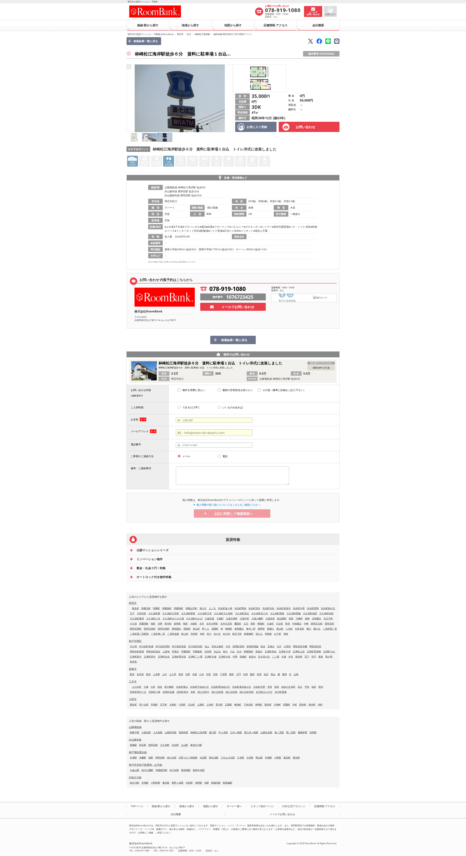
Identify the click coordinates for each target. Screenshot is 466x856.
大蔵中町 (244, 618)
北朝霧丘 (316, 618)
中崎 (306, 623)
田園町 (286, 704)
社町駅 (189, 782)
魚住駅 (175, 745)
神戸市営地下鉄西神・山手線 (145, 764)
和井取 (133, 661)
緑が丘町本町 (247, 692)
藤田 (252, 674)
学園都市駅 (161, 770)
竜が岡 (328, 656)
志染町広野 (259, 686)
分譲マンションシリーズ (153, 550)
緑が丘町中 (203, 692)
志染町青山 (182, 686)
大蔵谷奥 (209, 618)
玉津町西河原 (179, 656)
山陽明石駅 (171, 732)
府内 (320, 686)
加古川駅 (134, 782)
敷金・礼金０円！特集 (151, 568)
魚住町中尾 (299, 608)
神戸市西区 (135, 641)
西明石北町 (317, 623)
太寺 (201, 623)
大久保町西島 (277, 613)
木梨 (194, 674)
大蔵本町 (270, 618)
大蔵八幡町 (257, 618)
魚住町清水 (254, 608)
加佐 (159, 686)
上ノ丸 (212, 608)
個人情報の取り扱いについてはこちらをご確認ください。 (229, 504)
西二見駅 (291, 732)
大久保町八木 (153, 618)
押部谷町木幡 (300, 646)
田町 (252, 623)
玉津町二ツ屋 (195, 656)
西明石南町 (164, 628)
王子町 (163, 704)
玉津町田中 (150, 656)
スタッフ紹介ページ (262, 806)
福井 (313, 686)
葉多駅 (287, 757)
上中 (164, 674)
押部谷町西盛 (137, 651)
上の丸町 (136, 686)
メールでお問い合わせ (238, 307)
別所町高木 (182, 692)
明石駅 (142, 745)
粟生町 (133, 704)
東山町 (279, 628)
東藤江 (270, 628)
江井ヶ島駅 (236, 732)
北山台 (217, 651)
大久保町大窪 (205, 613)
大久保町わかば (194, 618)
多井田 (140, 674)
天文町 (279, 623)
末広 (300, 686)
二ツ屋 (275, 656)
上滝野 (156, 674)
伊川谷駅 (174, 770)
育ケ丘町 (144, 704)
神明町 (258, 704)
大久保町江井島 (170, 613)
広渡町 (228, 704)
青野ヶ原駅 (177, 782)
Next (229, 98)
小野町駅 (155, 782)
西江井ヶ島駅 (251, 732)
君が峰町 (169, 686)
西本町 (302, 704)
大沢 (279, 646)
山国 (296, 674)
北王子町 (328, 618)
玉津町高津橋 (314, 651)
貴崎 (307, 618)
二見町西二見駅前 (139, 633)
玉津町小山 (329, 651)
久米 (201, 674)
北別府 (208, 651)
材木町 (168, 623)
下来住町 (248, 704)
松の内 (226, 633)
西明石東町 (150, 628)
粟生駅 (296, 757)
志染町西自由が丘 (220, 686)
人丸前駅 (158, 732)
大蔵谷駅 (146, 732)
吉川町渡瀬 (281, 692)
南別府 (298, 656)
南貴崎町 (248, 633)
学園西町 (186, 651)
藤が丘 (317, 628)
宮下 (307, 656)
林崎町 (228, 628)
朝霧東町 (167, 608)
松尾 (259, 674)
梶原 (148, 674)
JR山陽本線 (135, 739)
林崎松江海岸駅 (202, 34)
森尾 (284, 674)
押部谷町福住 (153, 651)
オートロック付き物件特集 (154, 577)
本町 (202, 633)
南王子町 (237, 633)
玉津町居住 (271, 651)
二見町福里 (173, 633)
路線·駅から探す (148, 25)
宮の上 (259, 633)
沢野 (160, 623)
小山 (232, 651)
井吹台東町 (217, 646)
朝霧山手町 (191, 608)
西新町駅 (183, 732)
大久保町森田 (137, 618)
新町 (231, 674)
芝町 (269, 686)
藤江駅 (212, 732)
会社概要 (318, 25)
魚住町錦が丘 (328, 608)
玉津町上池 (299, 651)
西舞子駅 (134, 732)
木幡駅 (142, 757)
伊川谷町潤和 (162, 646)
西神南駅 (186, 770)
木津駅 (133, 757)
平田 (307, 686)
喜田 (180, 674)
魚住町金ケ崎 (225, 608)
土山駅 (184, 745)
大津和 (287, 646)
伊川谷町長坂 (179, 646)
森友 (320, 656)
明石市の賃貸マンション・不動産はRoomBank (150, 34)
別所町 (194, 633)
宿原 (276, 686)
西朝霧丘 (176, 628)
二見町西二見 (330, 628)
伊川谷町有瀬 (146, 646)
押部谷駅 (160, 757)
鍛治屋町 (282, 618)
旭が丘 (203, 608)
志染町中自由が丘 (199, 686)
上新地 (166, 651)
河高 (208, 674)
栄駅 (150, 757)
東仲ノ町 (251, 628)
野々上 (205, 628)
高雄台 (258, 651)
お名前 (134, 419)
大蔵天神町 (232, 618)
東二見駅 (279, 732)
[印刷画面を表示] (336, 41)
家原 (132, 674)
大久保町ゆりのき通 (173, 618)
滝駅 (206, 782)
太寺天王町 (226, 623)
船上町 (184, 633)
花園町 (214, 628)
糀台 (225, 651)
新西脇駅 (227, 782)
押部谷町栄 (315, 646)
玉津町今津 (285, 651)
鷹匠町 (237, 623)
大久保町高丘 (242, 613)
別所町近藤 (168, 692)
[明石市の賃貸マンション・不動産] (192, 11)
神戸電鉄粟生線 (138, 752)
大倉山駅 (134, 770)
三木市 (133, 681)
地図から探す (233, 25)
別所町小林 (154, 692)
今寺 (228, 646)
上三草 (172, 674)
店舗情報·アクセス (275, 25)
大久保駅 (164, 745)
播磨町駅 (302, 732)
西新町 (187, 628)
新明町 (177, 623)
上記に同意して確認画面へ (233, 513)
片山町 (191, 704)
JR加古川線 (135, 777)
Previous (130, 98)
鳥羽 (287, 623)
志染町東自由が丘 (241, 686)
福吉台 (252, 656)
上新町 (200, 704)
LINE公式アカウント (293, 806)
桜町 (153, 623)
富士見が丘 (264, 656)
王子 (132, 613)
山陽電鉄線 (135, 727)
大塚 (146, 686)
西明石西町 (136, 628)
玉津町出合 (164, 656)
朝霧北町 (146, 608)
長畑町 (243, 656)
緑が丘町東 (231, 692)
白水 (239, 651)
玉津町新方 (136, 656)
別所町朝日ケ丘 (138, 692)
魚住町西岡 (313, 608)
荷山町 (196, 628)
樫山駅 (259, 757)
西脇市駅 (216, 782)
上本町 (210, 704)
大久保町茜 (154, 613)
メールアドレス (140, 431)
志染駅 (203, 757)
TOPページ (137, 806)
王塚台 (271, 646)
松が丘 (217, 633)
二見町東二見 (158, 633)
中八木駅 (223, 732)
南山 (273, 674)
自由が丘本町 (288, 686)
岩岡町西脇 (252, 646)
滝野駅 (198, 782)
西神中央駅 (199, 770)
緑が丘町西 (217, 692)
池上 (207, 646)
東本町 (312, 704)
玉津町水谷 (224, 656)
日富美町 (299, 628)
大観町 (193, 623)
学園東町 (197, 651)
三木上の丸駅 (228, 757)
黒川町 (219, 704)
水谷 (290, 656)
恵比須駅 (213, 757)
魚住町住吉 (268, 608)
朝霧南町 (178, 608)
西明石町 (329, 623)
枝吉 (262, 646)
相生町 (135, 608)
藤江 (309, 628)
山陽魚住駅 (266, 732)
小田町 (182, 704)
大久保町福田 (310, 613)
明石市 (180, 34)
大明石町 (141, 613)
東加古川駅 (196, 745)
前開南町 (248, 651)
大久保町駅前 (188, 613)
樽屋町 (260, 623)
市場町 (154, 704)
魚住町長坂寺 (284, 608)
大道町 (270, 623)
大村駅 (249, 757)
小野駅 (277, 757)
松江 (189, 34)
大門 (238, 674)
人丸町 (289, 628)
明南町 (268, 633)
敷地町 (237, 704)
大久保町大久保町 (223, 613)
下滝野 (223, 674)
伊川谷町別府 (195, 646)
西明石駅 (153, 745)
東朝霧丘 (239, 628)
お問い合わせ (305, 127)
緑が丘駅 (171, 757)
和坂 (291, 618)
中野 (235, 656)
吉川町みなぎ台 (264, 692)
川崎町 (299, 618)
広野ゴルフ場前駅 (188, 757)
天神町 (277, 704)
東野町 (261, 628)
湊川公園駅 (147, 770)
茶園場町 (144, 623)
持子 (313, 656)
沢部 (215, 674)
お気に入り (330, 14)
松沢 (266, 674)
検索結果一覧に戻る (145, 41)
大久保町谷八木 (259, 613)
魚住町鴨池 (240, 608)
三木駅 (240, 757)
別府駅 (313, 732)
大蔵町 (220, 618)
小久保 (133, 623)
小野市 (133, 699)
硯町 (185, 623)
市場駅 (268, 757)
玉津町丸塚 (210, 656)
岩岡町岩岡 (238, 646)
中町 (294, 704)
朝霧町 (156, 608)
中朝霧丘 (297, 623)
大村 (153, 686)
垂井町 (268, 704)
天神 (245, 674)
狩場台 (175, 651)
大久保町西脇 (294, 613)
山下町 (277, 633)
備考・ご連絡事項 (141, 468)
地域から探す (190, 25)
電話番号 (136, 444)
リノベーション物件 (150, 559)
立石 (246, 623)
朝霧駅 (133, 745)
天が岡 (133, 646)
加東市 (133, 669)
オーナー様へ (234, 806)
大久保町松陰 (326, 613)
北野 (187, 674)
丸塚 (283, 656)
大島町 (172, 704)
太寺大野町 (212, 623)
